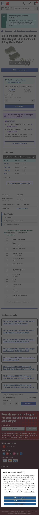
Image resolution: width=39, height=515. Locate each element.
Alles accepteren (20, 498)
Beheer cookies (20, 501)
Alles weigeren (20, 504)
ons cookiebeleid (30, 492)
